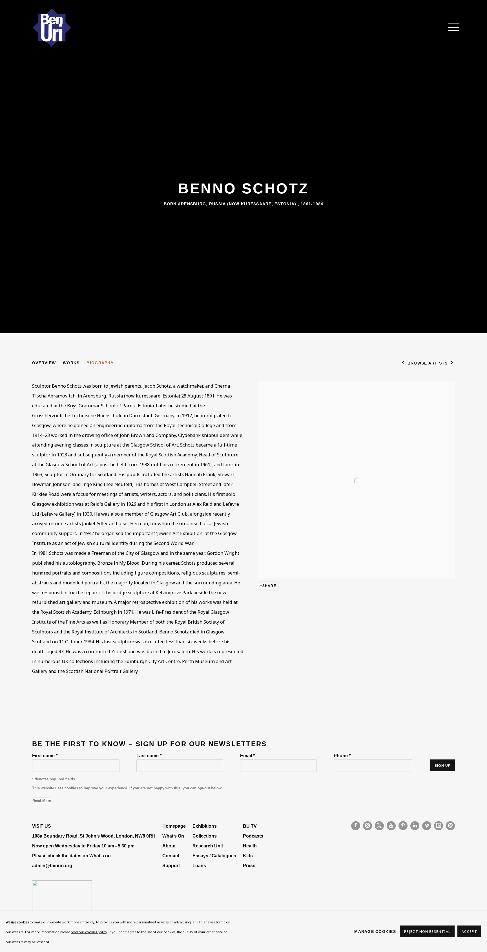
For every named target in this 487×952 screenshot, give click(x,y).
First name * (44, 755)
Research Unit (207, 845)
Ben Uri (52, 27)
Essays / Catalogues (214, 855)
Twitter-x (379, 825)
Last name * (148, 755)
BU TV (250, 826)
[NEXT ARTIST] (452, 363)
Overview (44, 363)
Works (71, 363)
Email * (247, 755)
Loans (199, 865)
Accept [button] (469, 931)
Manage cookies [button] (375, 931)
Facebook (355, 825)
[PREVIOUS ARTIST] (403, 363)
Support (171, 865)
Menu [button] (450, 27)
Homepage (174, 826)
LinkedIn (414, 825)
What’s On (173, 835)
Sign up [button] (443, 766)
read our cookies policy (89, 932)
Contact (170, 855)
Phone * (342, 755)
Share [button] (269, 586)
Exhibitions (204, 826)
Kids (248, 855)
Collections (204, 835)
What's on (100, 855)
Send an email (450, 825)
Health (250, 845)
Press (249, 865)
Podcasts (253, 835)
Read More (41, 801)
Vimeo (426, 825)
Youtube (391, 825)
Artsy (438, 825)
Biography (100, 363)
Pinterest (403, 825)
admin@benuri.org (52, 865)
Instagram (367, 825)
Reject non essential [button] (427, 931)
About (169, 845)
